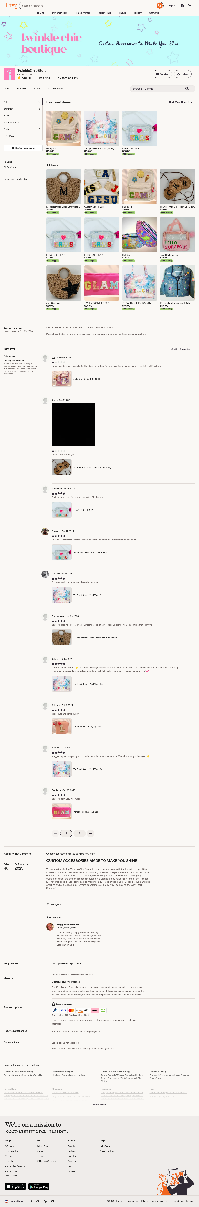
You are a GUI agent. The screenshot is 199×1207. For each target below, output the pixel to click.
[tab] (23, 101)
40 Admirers (10, 167)
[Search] (160, 5)
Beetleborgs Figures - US (162, 1096)
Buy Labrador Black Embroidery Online (71, 1096)
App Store (15, 1186)
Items (7, 88)
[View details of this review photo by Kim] (73, 424)
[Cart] (189, 5)
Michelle (56, 573)
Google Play (38, 1186)
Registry (138, 13)
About (37, 88)
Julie (54, 659)
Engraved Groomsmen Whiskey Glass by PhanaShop (169, 1077)
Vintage (122, 13)
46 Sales (8, 161)
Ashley (55, 705)
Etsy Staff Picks (59, 13)
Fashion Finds (104, 13)
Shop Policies (55, 88)
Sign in (172, 5)
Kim (53, 357)
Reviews (22, 88)
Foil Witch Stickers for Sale (65, 1092)
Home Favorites (82, 13)
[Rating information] (19, 78)
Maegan (56, 488)
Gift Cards (154, 13)
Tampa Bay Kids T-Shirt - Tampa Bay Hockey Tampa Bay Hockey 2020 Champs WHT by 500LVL (122, 1078)
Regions (190, 1201)
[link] (55, 833)
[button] (162, 74)
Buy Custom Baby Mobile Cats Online (70, 1100)
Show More (99, 1104)
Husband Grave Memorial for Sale (68, 1075)
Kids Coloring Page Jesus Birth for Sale (168, 1092)
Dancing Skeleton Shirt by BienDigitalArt (23, 1075)
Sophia (55, 531)
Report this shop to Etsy (15, 179)
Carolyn (55, 790)
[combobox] (87, 5)
